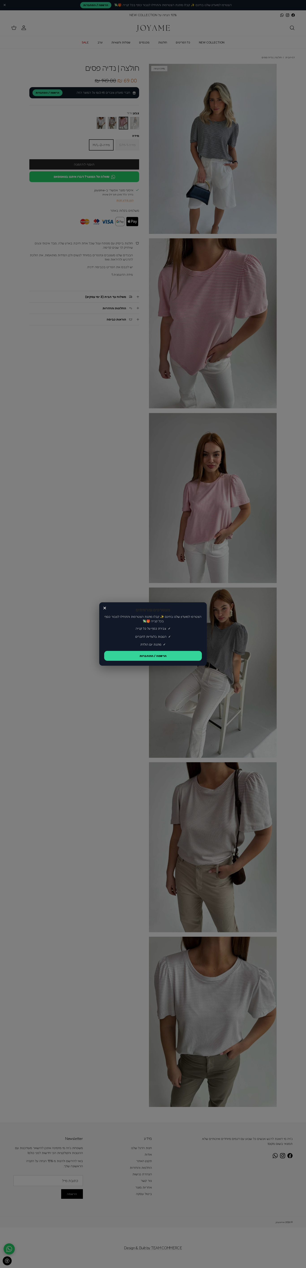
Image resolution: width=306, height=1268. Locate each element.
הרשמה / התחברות (153, 656)
